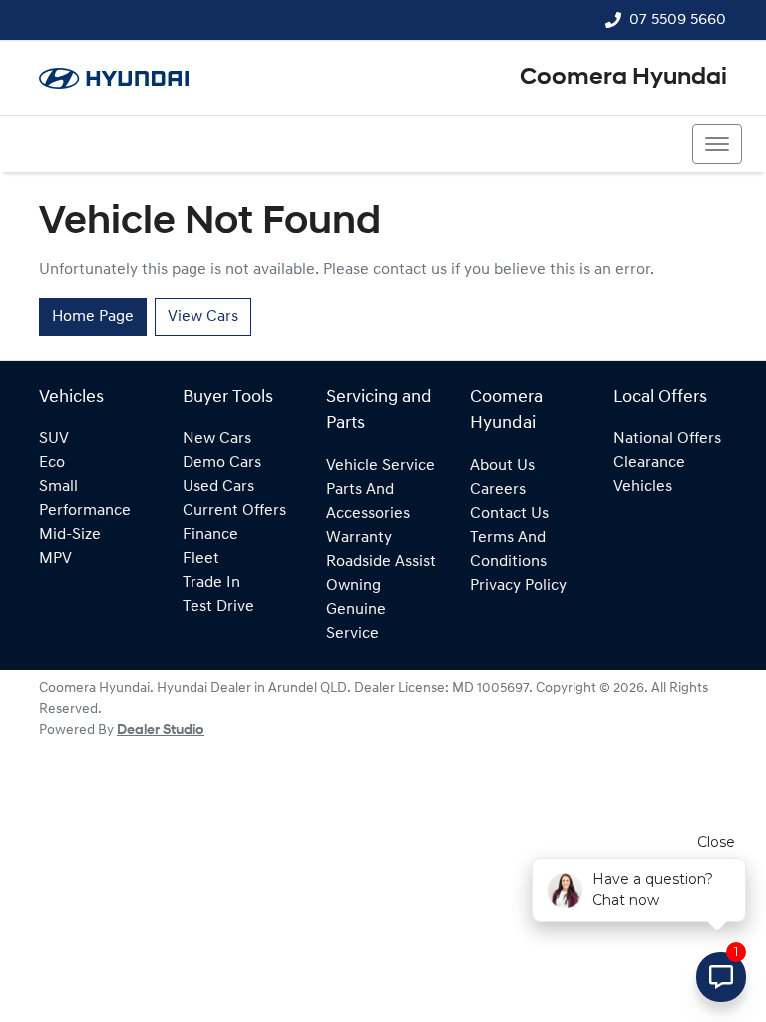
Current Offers (234, 511)
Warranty (359, 538)
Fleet (201, 559)
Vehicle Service (380, 466)
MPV (55, 559)
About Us (502, 466)
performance (85, 511)
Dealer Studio (160, 730)
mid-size (70, 535)
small (58, 487)
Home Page (93, 317)
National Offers (667, 439)
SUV (54, 439)
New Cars (217, 439)
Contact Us (509, 514)
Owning (353, 586)
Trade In (211, 583)
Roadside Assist (381, 562)
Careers (498, 490)
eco (52, 463)
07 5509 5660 (677, 20)
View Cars (203, 317)
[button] (717, 144)
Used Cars (218, 487)
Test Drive (218, 607)
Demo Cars (222, 463)
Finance (210, 535)
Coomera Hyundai (623, 78)
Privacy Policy (518, 586)
